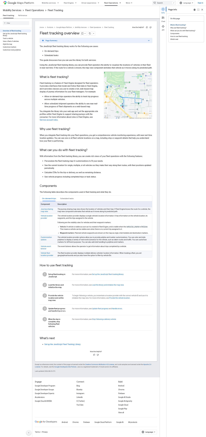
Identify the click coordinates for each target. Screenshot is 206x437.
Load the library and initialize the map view (108, 285)
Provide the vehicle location (119, 298)
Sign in (200, 3)
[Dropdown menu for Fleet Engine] (76, 3)
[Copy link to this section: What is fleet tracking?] (71, 77)
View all (121, 412)
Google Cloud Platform (103, 422)
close (202, 9)
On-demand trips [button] (49, 198)
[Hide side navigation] (28, 432)
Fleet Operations (111, 3)
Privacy (45, 432)
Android (121, 386)
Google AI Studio (124, 397)
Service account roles (49, 120)
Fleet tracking (8, 15)
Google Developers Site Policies (65, 367)
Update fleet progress (100, 309)
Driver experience (89, 3)
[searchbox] (16, 23)
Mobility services (49, 3)
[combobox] (164, 3)
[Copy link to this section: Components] (59, 186)
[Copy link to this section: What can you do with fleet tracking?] (89, 150)
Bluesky (79, 390)
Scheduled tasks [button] (67, 198)
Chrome (121, 390)
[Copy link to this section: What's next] (57, 338)
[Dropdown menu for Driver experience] (99, 3)
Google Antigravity (125, 401)
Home (42, 27)
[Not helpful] (150, 27)
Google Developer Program (45, 386)
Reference (22, 15)
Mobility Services (12, 10)
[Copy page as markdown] (90, 33)
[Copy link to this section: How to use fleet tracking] (75, 265)
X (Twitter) (81, 401)
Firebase (121, 393)
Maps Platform (25, 3)
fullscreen (198, 9)
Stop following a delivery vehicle (104, 319)
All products (132, 422)
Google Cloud (123, 405)
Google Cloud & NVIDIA (43, 401)
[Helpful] (147, 27)
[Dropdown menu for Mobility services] (59, 3)
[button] (96, 40)
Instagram (80, 393)
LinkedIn (80, 397)
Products (50, 27)
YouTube (80, 405)
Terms (37, 432)
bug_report (194, 9)
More (128, 3)
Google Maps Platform (64, 27)
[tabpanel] (96, 229)
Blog (78, 386)
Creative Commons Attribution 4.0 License (99, 364)
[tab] (49, 198)
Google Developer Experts (44, 393)
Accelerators (40, 397)
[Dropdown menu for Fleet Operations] (121, 3)
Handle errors (117, 309)
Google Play (122, 409)
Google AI (120, 422)
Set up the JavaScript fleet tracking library (107, 274)
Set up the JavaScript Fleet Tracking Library (62, 344)
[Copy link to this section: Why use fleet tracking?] (72, 129)
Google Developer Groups (44, 390)
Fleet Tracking (55, 10)
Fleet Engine (69, 3)
